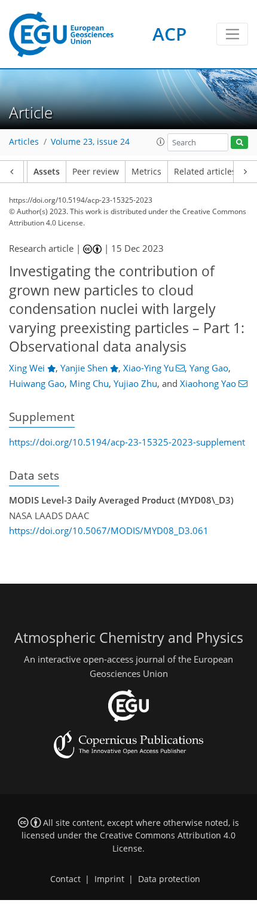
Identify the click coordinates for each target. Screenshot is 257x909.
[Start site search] (239, 143)
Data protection (169, 879)
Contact (65, 879)
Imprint (109, 879)
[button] (161, 141)
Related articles (205, 171)
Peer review (95, 171)
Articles (24, 141)
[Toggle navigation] (232, 34)
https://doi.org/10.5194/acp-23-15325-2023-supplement (127, 442)
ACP (169, 34)
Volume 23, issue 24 (90, 141)
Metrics (146, 171)
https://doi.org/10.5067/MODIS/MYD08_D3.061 (109, 530)
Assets (46, 171)
